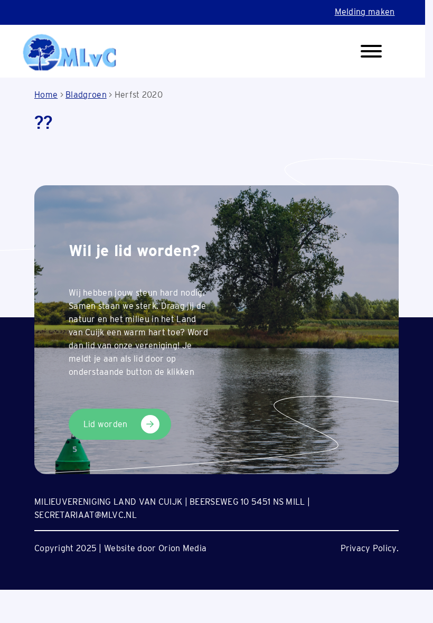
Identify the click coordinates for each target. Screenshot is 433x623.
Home (46, 95)
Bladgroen (86, 95)
